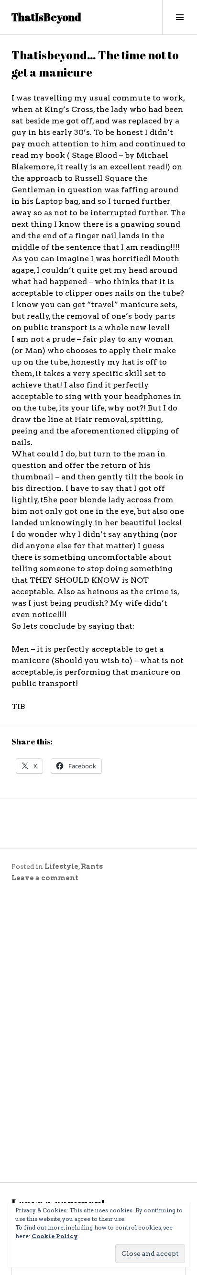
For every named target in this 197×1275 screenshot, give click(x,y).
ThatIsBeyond (46, 17)
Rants (92, 866)
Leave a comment (44, 878)
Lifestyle (61, 866)
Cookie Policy (54, 1236)
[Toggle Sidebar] (179, 17)
